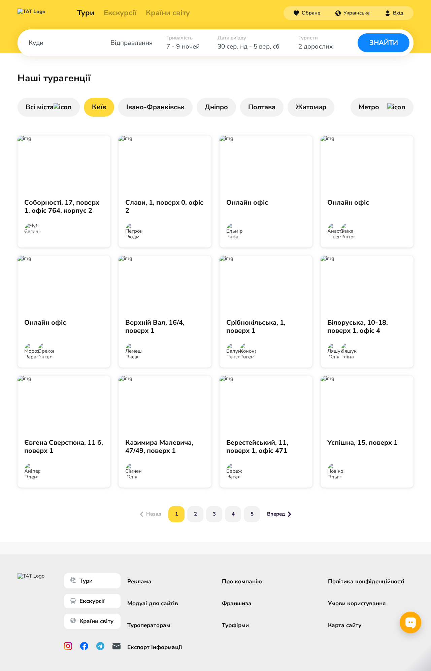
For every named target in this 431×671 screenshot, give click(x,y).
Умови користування (357, 603)
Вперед (276, 513)
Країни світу (168, 12)
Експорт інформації (154, 647)
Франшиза (237, 603)
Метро (369, 107)
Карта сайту (344, 625)
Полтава (261, 107)
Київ (99, 107)
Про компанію (242, 581)
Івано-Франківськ (155, 107)
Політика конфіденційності (366, 581)
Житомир (311, 107)
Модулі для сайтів (152, 603)
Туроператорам (148, 625)
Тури (85, 12)
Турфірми (235, 625)
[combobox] (352, 13)
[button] (352, 13)
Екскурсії (92, 601)
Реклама (139, 581)
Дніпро (216, 107)
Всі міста (40, 107)
